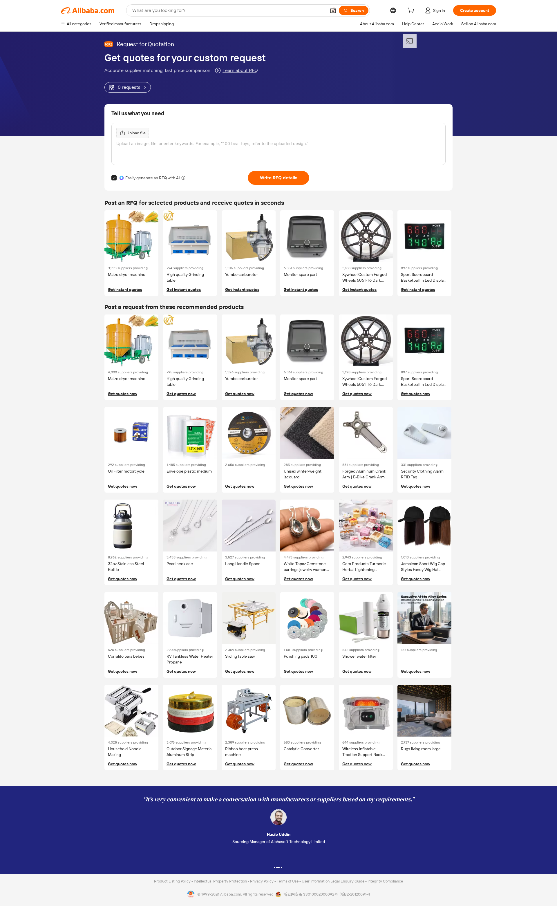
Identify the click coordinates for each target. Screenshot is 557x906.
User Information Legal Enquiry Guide (333, 881)
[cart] (412, 11)
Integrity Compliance (385, 881)
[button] (333, 10)
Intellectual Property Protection (221, 881)
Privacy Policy (262, 881)
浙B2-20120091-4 (355, 894)
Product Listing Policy (172, 881)
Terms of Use (288, 881)
